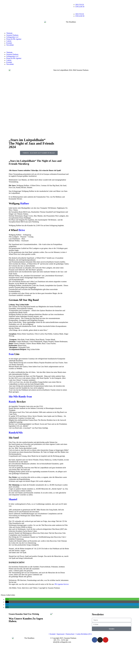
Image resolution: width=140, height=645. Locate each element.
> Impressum (59, 634)
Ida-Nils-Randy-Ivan (20, 396)
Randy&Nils (16, 432)
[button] (101, 10)
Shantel (13, 499)
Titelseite (9, 33)
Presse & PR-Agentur (13, 39)
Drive (22, 230)
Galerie (8, 41)
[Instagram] (100, 640)
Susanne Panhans (12, 35)
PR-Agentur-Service (62, 584)
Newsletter (10, 45)
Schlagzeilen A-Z (12, 37)
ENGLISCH (79, 7)
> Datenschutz (69, 634)
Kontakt (9, 43)
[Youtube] (105, 640)
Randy (12, 401)
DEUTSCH (79, 5)
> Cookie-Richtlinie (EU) (83, 634)
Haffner (24, 203)
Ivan (11, 354)
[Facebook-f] (94, 640)
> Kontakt (51, 634)
